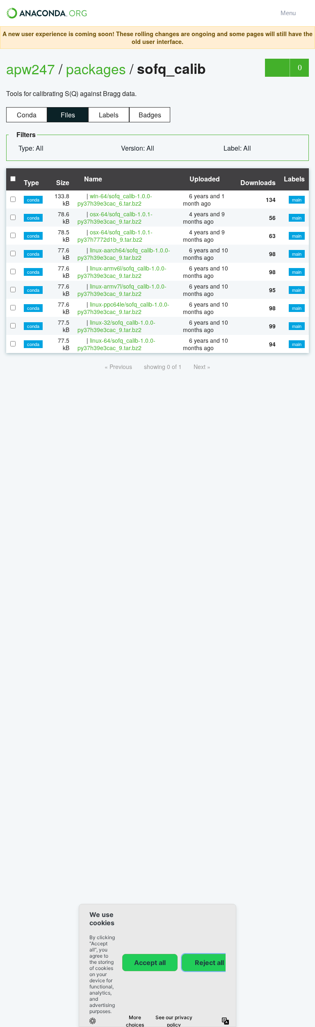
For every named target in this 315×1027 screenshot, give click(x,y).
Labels (109, 114)
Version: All (138, 148)
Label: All (238, 148)
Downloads (258, 182)
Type (31, 182)
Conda (27, 114)
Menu (290, 12)
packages (98, 68)
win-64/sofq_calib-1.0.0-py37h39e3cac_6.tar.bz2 (115, 199)
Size (62, 182)
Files (68, 114)
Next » (202, 366)
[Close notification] (306, 38)
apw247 (30, 68)
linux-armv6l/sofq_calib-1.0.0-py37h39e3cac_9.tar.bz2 (122, 272)
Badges (150, 114)
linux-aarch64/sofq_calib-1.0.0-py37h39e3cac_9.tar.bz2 (124, 253)
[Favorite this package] (277, 68)
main (296, 199)
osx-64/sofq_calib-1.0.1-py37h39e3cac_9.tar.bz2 (115, 217)
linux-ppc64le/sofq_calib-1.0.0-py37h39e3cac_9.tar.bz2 (123, 308)
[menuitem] (34, 148)
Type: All (31, 148)
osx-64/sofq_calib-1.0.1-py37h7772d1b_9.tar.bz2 (115, 235)
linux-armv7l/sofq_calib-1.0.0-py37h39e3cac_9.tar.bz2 (122, 290)
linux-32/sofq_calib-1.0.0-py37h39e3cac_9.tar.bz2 (116, 326)
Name (92, 178)
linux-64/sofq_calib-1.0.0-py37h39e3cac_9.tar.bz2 (116, 344)
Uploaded (204, 178)
